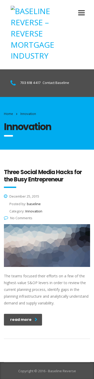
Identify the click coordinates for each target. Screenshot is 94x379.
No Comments (21, 218)
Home (8, 114)
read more (21, 319)
